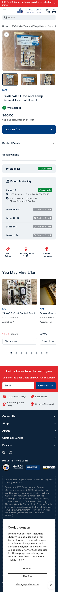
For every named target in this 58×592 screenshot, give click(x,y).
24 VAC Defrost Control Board (18, 313)
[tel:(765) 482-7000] (48, 11)
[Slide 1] (16, 353)
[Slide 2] (21, 353)
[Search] (5, 17)
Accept (27, 567)
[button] (54, 11)
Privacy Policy (16, 559)
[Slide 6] (42, 353)
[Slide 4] (31, 353)
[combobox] (29, 17)
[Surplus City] (29, 10)
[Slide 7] (47, 353)
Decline (27, 576)
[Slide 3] (26, 353)
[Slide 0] (11, 353)
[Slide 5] (36, 353)
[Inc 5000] (6, 467)
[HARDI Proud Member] (18, 467)
